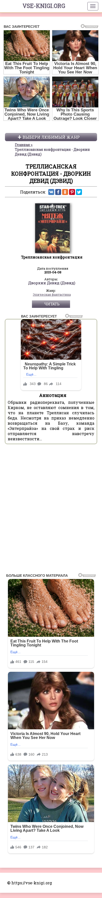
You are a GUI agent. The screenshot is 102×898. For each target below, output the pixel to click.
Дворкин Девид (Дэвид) (51, 283)
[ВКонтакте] (51, 192)
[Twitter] (79, 192)
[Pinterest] (72, 192)
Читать (52, 303)
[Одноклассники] (65, 192)
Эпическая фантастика (52, 295)
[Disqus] (51, 510)
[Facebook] (58, 192)
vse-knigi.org (44, 5)
